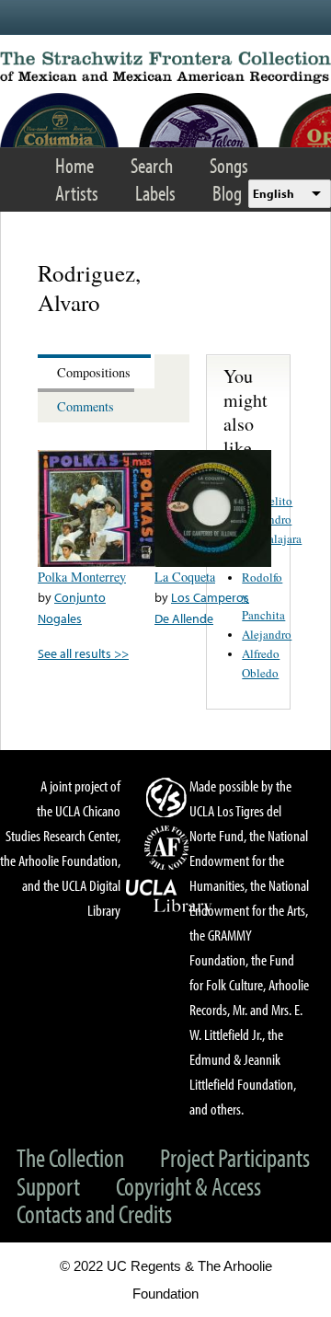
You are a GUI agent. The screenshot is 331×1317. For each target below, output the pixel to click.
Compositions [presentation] (94, 372)
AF (169, 847)
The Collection (70, 1157)
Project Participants (235, 1157)
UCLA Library (169, 896)
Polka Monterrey (82, 576)
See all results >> (83, 653)
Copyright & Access (188, 1186)
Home (74, 165)
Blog (227, 192)
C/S (169, 797)
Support (48, 1186)
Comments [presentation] (85, 406)
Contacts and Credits (94, 1213)
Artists (76, 192)
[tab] (96, 371)
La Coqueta (184, 576)
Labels (155, 192)
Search (152, 165)
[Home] (165, 68)
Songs (229, 165)
